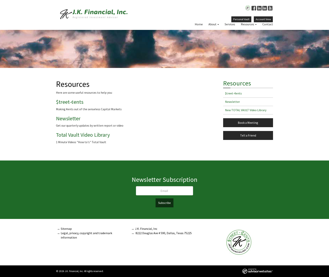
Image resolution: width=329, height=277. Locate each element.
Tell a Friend (248, 135)
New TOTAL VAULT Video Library (245, 110)
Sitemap (66, 229)
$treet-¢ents (69, 101)
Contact (267, 24)
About (212, 24)
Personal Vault (241, 19)
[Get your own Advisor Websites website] (257, 271)
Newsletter (68, 118)
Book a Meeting (248, 123)
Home (199, 24)
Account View (263, 19)
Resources (247, 24)
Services (230, 24)
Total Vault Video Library (83, 134)
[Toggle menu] (219, 24)
